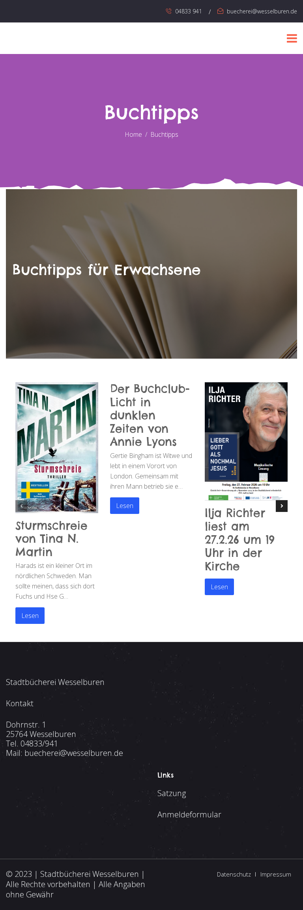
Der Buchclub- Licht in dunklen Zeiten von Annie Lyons (150, 415)
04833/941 (39, 743)
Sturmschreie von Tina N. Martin (51, 539)
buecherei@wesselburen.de (262, 11)
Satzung (171, 793)
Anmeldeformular (189, 814)
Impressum (275, 874)
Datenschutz (234, 874)
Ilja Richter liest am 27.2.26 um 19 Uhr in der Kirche (240, 539)
